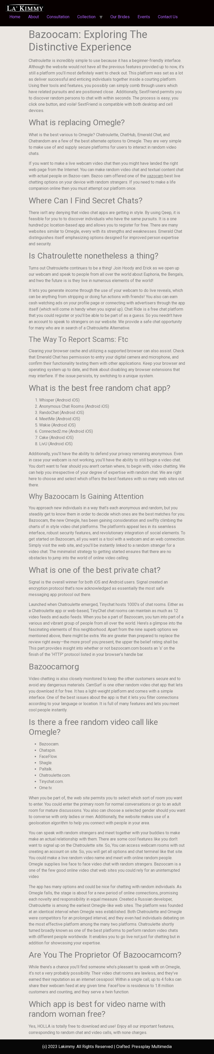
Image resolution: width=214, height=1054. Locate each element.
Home (14, 16)
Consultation (58, 16)
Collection (86, 16)
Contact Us (168, 16)
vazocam (155, 175)
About (33, 16)
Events (144, 16)
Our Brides (120, 16)
